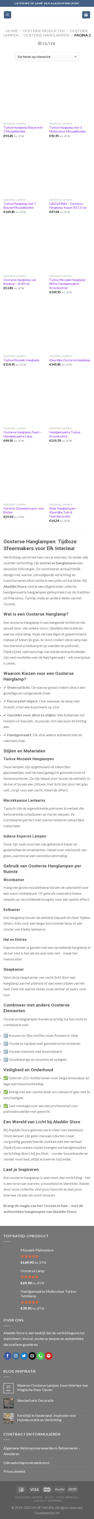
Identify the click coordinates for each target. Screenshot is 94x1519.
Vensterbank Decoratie (35, 1400)
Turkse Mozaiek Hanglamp (21, 360)
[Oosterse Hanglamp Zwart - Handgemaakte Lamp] (24, 399)
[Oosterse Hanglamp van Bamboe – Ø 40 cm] (24, 247)
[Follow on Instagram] (16, 1356)
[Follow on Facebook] (7, 1356)
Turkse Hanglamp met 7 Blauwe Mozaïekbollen (19, 206)
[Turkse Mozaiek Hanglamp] (24, 327)
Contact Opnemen (47, 1500)
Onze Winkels (67, 1497)
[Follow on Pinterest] (48, 1356)
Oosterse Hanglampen (46, 35)
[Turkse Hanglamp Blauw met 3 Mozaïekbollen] (24, 95)
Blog (49, 1497)
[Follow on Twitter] (24, 1356)
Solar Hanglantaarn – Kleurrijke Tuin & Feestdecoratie (63, 512)
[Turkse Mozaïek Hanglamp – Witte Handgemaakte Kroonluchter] (70, 247)
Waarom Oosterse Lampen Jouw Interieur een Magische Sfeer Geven (52, 1387)
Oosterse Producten (44, 31)
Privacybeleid (14, 1471)
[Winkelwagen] (86, 15)
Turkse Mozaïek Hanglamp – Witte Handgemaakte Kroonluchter (68, 284)
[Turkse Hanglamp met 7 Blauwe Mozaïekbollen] (24, 171)
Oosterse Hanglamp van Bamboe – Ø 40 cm (19, 282)
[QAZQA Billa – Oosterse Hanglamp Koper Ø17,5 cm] (70, 171)
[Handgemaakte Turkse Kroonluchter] (70, 399)
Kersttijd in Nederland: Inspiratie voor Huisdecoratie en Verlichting (46, 1417)
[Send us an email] (32, 1356)
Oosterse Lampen (28, 1497)
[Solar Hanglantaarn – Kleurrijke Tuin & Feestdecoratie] (70, 476)
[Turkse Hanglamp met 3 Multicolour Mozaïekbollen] (70, 95)
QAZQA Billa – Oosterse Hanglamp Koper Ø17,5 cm (67, 206)
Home (12, 31)
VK (57, 1513)
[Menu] (7, 15)
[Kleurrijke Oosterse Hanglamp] (70, 327)
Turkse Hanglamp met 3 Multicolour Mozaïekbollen (67, 129)
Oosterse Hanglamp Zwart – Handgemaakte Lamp (22, 434)
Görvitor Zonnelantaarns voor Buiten (23, 510)
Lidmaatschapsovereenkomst (26, 1462)
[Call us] (40, 1356)
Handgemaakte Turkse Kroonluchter (64, 434)
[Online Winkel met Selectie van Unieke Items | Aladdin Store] (46, 14)
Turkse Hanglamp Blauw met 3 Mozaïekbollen (23, 129)
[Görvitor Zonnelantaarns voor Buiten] (24, 476)
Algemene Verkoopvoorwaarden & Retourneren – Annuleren (41, 1451)
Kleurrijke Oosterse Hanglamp (69, 360)
